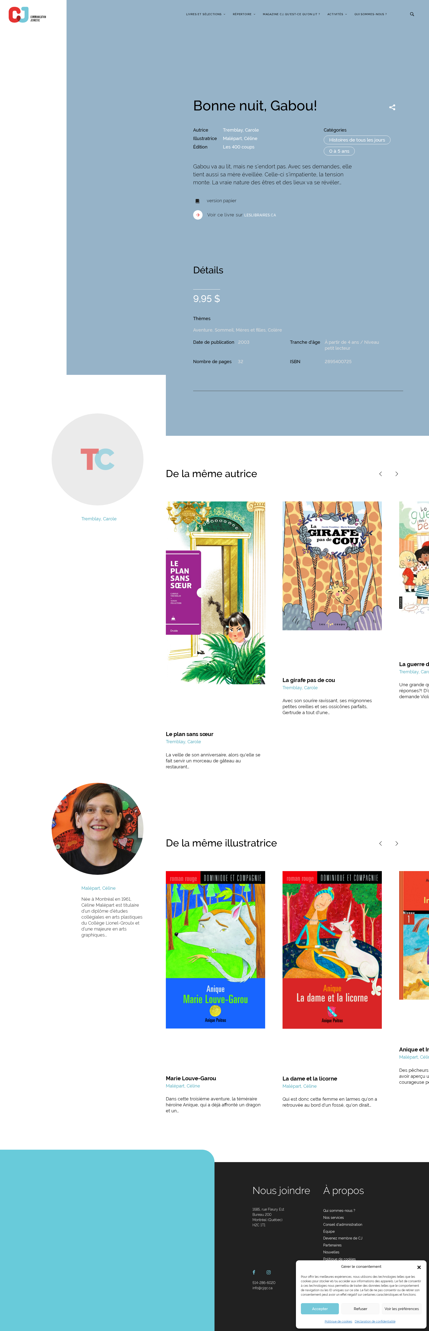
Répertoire (242, 14)
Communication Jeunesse (27, 15)
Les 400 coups (238, 146)
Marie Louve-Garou (191, 1078)
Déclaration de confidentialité (375, 1321)
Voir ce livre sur (241, 214)
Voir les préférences (402, 1309)
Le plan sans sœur (190, 734)
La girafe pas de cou (309, 680)
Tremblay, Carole (241, 130)
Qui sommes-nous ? (371, 14)
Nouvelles (331, 1252)
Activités (335, 14)
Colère (275, 330)
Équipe (329, 1231)
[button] (419, 1266)
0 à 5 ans (339, 151)
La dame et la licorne (310, 1078)
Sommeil (224, 330)
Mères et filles (251, 330)
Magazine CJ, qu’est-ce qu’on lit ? (291, 14)
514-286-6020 (263, 1283)
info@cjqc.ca (262, 1288)
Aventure (203, 330)
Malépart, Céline (240, 138)
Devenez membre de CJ (342, 1238)
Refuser (360, 1309)
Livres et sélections (204, 14)
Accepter (320, 1309)
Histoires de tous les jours (357, 140)
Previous (380, 474)
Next (396, 474)
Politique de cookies (338, 1321)
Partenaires (332, 1245)
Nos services (333, 1218)
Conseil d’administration (342, 1225)
